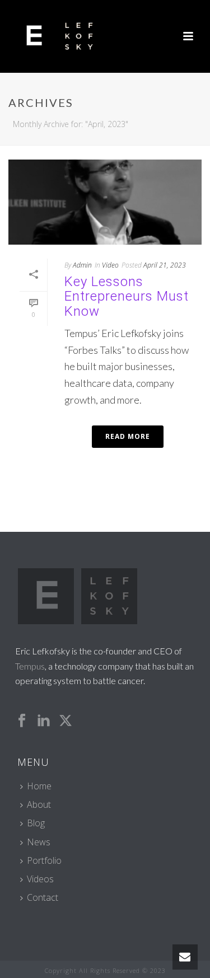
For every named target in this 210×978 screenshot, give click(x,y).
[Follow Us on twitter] (65, 721)
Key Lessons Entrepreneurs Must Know (126, 296)
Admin (82, 265)
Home (39, 786)
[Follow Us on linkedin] (43, 721)
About (39, 804)
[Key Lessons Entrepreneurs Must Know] (105, 202)
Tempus (30, 666)
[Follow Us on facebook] (22, 721)
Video (110, 265)
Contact (42, 897)
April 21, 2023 (164, 265)
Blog (36, 823)
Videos (40, 879)
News (38, 842)
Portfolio (44, 860)
